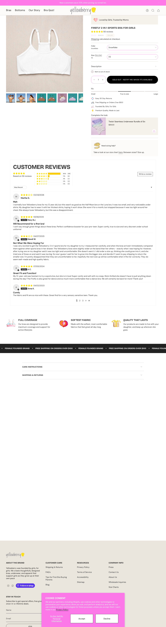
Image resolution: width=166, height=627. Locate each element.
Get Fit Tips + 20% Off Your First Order (35, 326)
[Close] (163, 2)
